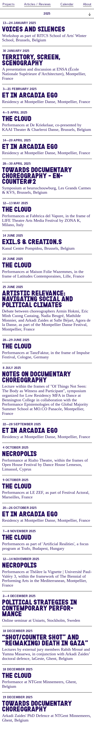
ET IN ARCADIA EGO (29, 95)
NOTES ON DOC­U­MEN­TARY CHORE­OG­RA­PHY (36, 377)
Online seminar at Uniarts (23, 620)
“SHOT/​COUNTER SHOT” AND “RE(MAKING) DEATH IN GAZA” (45, 640)
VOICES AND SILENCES (33, 29)
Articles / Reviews (37, 4)
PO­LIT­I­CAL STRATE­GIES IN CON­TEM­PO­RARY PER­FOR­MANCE (39, 608)
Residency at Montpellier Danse (28, 101)
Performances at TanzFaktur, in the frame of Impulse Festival (46, 355)
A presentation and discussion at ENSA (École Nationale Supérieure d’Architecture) (40, 71)
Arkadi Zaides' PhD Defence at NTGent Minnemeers (46, 715)
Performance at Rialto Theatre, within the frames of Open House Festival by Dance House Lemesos (45, 462)
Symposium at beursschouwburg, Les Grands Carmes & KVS (46, 190)
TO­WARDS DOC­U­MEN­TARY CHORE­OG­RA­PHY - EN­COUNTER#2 (37, 175)
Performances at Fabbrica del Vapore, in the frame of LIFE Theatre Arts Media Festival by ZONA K (46, 218)
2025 (47, 13)
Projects (9, 4)
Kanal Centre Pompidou (22, 248)
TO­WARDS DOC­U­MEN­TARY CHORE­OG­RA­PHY (37, 706)
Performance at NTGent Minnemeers (32, 681)
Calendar (66, 4)
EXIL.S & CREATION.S (32, 241)
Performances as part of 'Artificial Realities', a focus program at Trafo (45, 546)
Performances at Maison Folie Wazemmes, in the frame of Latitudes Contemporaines (43, 273)
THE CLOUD (16, 118)
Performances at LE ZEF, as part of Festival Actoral (45, 492)
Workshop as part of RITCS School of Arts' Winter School (44, 37)
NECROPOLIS (19, 453)
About (87, 4)
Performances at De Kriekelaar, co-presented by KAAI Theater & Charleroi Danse (41, 127)
